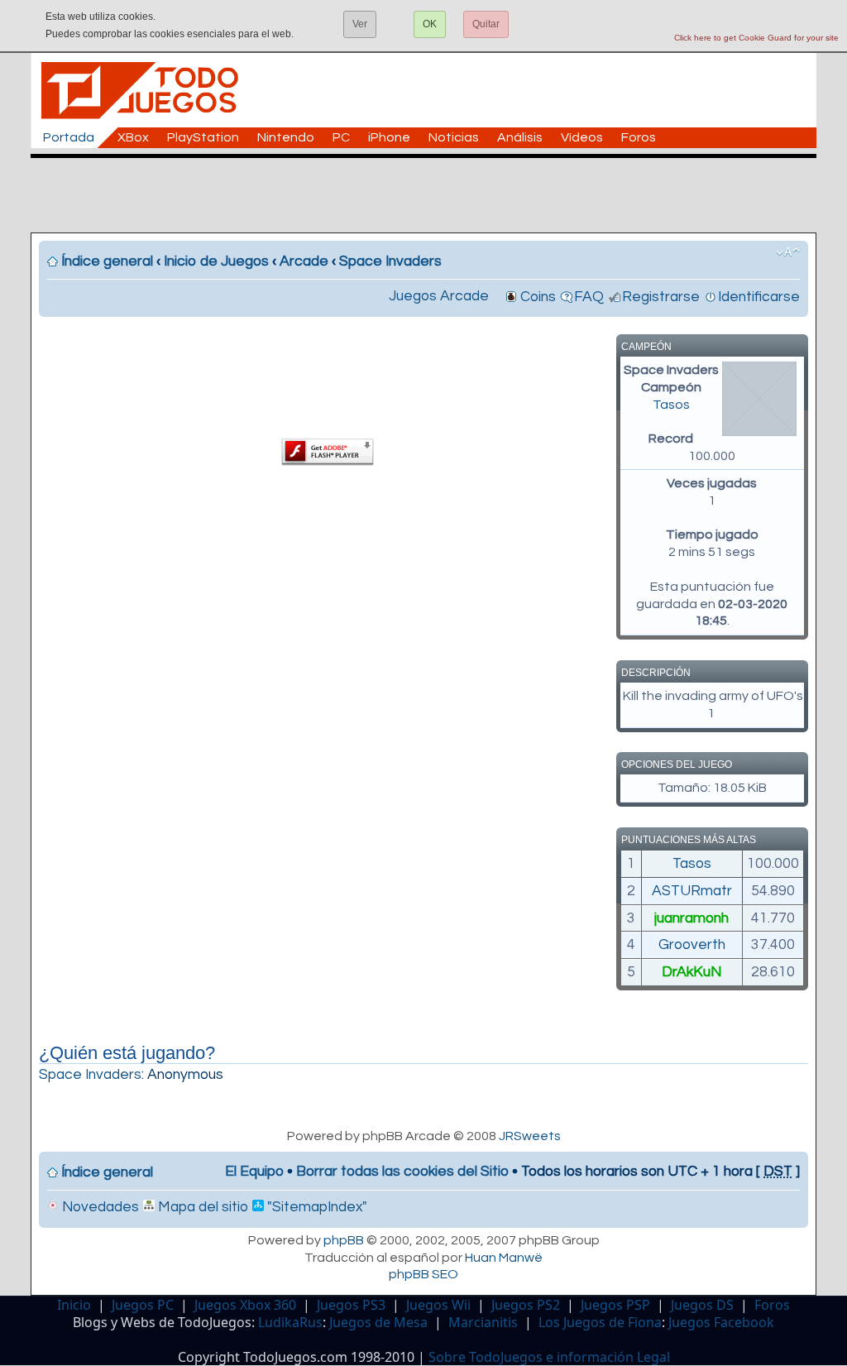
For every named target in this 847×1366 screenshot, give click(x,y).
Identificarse (759, 297)
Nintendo (285, 137)
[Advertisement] (432, 195)
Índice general (107, 261)
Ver (359, 24)
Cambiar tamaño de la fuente (788, 252)
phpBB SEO (423, 1274)
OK (430, 24)
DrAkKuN (691, 972)
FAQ (589, 297)
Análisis (520, 137)
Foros (638, 137)
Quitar (486, 24)
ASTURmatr (692, 891)
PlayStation (203, 137)
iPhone (389, 137)
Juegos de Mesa (378, 1322)
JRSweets (530, 1136)
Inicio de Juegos (216, 261)
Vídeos (582, 137)
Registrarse (661, 297)
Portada (68, 137)
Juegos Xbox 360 (245, 1305)
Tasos (671, 404)
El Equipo (254, 1171)
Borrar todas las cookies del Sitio (402, 1171)
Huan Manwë (504, 1257)
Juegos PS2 (525, 1305)
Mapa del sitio (201, 1207)
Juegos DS (702, 1305)
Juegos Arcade (439, 296)
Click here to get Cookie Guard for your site (756, 37)
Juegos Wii (438, 1305)
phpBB (343, 1240)
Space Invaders (390, 261)
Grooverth (691, 944)
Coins (538, 297)
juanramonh (691, 918)
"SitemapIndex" (315, 1207)
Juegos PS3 (351, 1305)
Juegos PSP (615, 1305)
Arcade (304, 261)
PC (341, 137)
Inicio (74, 1305)
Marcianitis (483, 1322)
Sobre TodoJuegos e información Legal (549, 1357)
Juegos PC (143, 1305)
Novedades (99, 1207)
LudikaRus (290, 1322)
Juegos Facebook (721, 1322)
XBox (133, 137)
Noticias (453, 137)
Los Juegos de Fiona (600, 1322)
